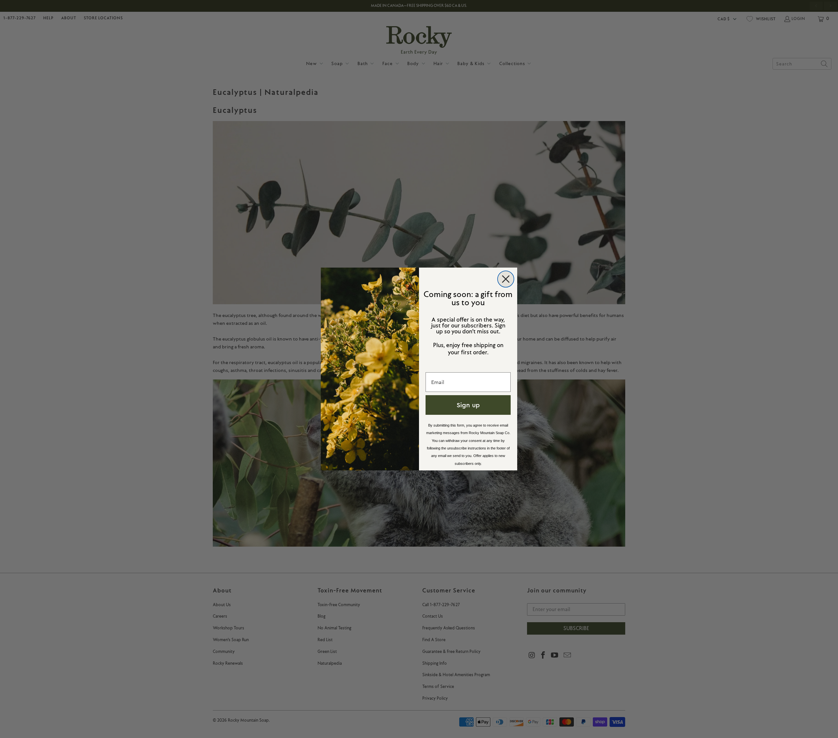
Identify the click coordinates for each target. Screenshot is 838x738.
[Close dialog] (506, 279)
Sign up (468, 405)
